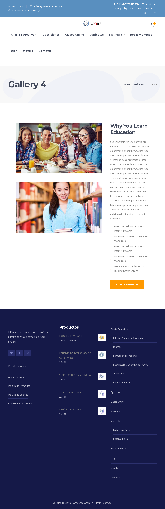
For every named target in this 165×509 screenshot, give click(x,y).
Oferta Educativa (119, 329)
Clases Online (118, 401)
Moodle (115, 467)
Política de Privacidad (19, 385)
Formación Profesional (125, 355)
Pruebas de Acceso (123, 382)
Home (126, 84)
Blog (113, 458)
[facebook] (19, 353)
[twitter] (11, 353)
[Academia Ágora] (93, 23)
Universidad (119, 373)
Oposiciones (117, 392)
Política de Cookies (18, 394)
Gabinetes (116, 411)
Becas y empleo (119, 448)
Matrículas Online (122, 430)
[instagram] (27, 353)
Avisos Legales (16, 376)
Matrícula (115, 421)
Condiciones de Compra (20, 403)
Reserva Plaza (120, 438)
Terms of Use (148, 4)
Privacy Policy (120, 8)
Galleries (139, 84)
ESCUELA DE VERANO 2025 (142, 8)
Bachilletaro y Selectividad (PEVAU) (131, 364)
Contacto (115, 477)
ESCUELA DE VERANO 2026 (126, 4)
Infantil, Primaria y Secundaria (128, 338)
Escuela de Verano (17, 366)
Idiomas (117, 346)
